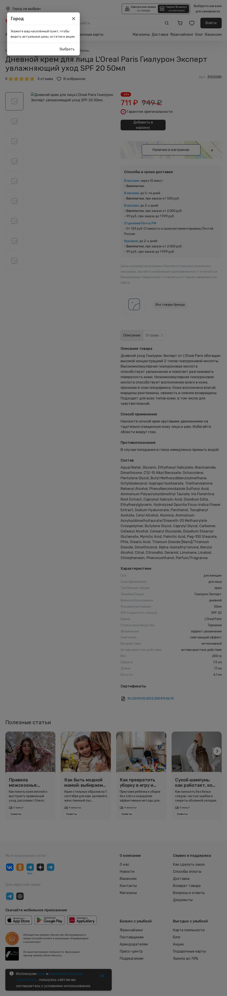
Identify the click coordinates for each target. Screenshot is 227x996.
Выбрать (67, 49)
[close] (73, 18)
